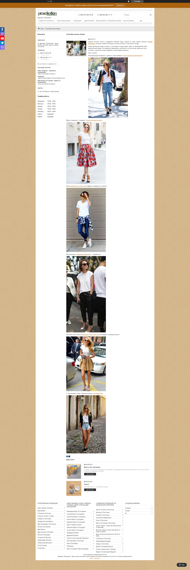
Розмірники (70, 546)
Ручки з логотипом (101, 520)
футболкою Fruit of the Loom (90, 334)
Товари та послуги (46, 21)
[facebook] (67, 457)
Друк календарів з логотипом (47, 524)
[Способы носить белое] (76, 48)
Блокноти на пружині (44, 526)
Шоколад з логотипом (102, 512)
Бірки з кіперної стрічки (74, 524)
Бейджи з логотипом (102, 544)
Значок (86, 484)
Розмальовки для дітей (45, 542)
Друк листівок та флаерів (45, 532)
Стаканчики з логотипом (103, 538)
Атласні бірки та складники (75, 530)
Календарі (77, 21)
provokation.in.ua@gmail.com (48, 64)
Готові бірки (41, 548)
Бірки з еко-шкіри (72, 543)
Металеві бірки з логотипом (75, 540)
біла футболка (95, 120)
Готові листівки (42, 545)
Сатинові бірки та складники (75, 514)
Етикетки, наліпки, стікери (46, 516)
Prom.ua (104, 554)
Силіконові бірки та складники (76, 516)
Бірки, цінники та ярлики (45, 508)
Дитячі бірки (89, 21)
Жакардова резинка (73, 532)
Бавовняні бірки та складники (76, 522)
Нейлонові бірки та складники (76, 527)
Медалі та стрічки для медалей (106, 552)
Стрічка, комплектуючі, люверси (106, 549)
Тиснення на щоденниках (103, 517)
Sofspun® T (87, 254)
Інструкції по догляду (44, 537)
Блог (42, 29)
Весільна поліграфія (44, 534)
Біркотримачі (41, 510)
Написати (120, 5)
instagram (128, 508)
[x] (69, 457)
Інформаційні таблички (44, 540)
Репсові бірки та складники (75, 519)
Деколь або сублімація (92, 467)
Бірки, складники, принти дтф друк (77, 549)
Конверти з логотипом (44, 518)
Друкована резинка (72, 535)
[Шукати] (150, 14)
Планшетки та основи (44, 513)
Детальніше (90, 474)
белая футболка (133, 55)
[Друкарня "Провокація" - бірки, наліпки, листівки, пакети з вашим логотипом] (47, 13)
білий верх (80, 254)
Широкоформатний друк (103, 541)
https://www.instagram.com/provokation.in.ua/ (51, 78)
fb (126, 513)
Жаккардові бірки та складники (76, 511)
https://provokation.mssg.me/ (46, 74)
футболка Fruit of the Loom (78, 186)
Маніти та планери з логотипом (105, 523)
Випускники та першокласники (108, 21)
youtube (127, 510)
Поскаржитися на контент (109, 556)
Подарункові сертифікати (45, 521)
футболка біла (98, 393)
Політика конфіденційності (124, 556)
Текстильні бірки (63, 21)
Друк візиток (41, 529)
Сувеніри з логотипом (102, 515)
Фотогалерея (128, 21)
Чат (183, 565)
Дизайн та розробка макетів (104, 546)
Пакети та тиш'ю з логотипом (105, 509)
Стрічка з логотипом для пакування (78, 538)
